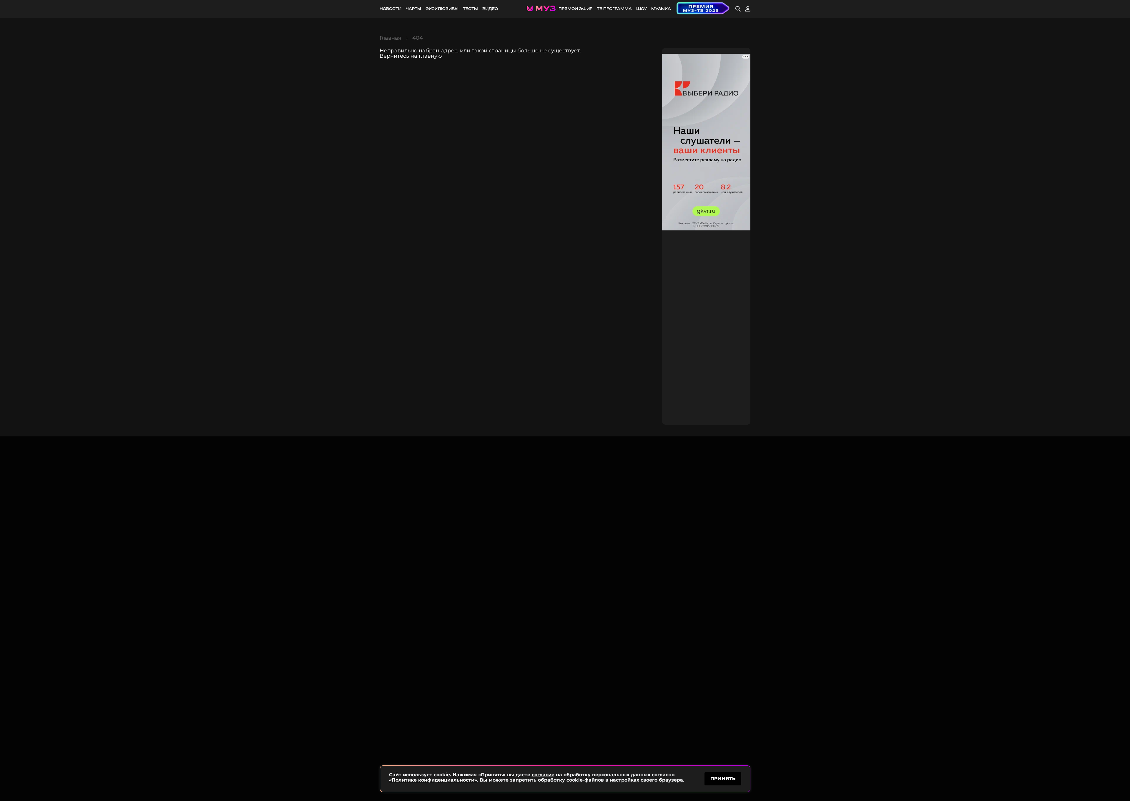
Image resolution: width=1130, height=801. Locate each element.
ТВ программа (614, 9)
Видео (490, 9)
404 (417, 38)
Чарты (413, 9)
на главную (426, 56)
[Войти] (747, 8)
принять (722, 778)
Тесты (470, 9)
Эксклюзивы (442, 9)
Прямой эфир (575, 9)
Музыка (661, 9)
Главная (390, 38)
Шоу (641, 9)
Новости (390, 9)
